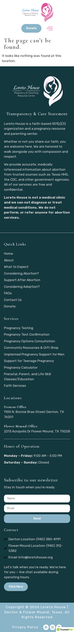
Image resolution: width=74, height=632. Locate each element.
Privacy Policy (25, 627)
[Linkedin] (52, 627)
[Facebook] (46, 627)
